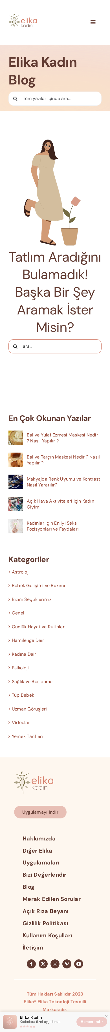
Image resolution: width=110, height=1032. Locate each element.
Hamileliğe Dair (28, 640)
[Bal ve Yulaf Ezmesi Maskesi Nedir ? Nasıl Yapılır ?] (15, 434)
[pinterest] (66, 963)
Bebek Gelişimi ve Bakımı (38, 585)
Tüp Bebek (23, 695)
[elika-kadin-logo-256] (33, 774)
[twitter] (43, 963)
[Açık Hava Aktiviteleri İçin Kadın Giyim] (15, 500)
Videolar (21, 722)
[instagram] (55, 963)
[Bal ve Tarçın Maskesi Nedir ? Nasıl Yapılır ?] (15, 456)
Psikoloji (20, 668)
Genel (18, 613)
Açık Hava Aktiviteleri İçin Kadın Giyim (60, 504)
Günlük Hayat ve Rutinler (38, 627)
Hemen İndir (92, 1022)
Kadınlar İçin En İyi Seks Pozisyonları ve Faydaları (53, 526)
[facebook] (31, 963)
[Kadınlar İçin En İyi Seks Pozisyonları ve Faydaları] (15, 522)
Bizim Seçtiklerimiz (32, 599)
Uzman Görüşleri (29, 709)
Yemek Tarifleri (27, 736)
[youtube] (78, 963)
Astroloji (21, 572)
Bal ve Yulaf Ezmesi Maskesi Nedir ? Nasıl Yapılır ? (62, 438)
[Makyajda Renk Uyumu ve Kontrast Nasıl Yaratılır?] (15, 478)
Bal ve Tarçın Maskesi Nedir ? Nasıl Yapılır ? (63, 460)
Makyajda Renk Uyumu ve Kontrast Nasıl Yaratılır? (63, 482)
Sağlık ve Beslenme (32, 682)
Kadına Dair (24, 654)
